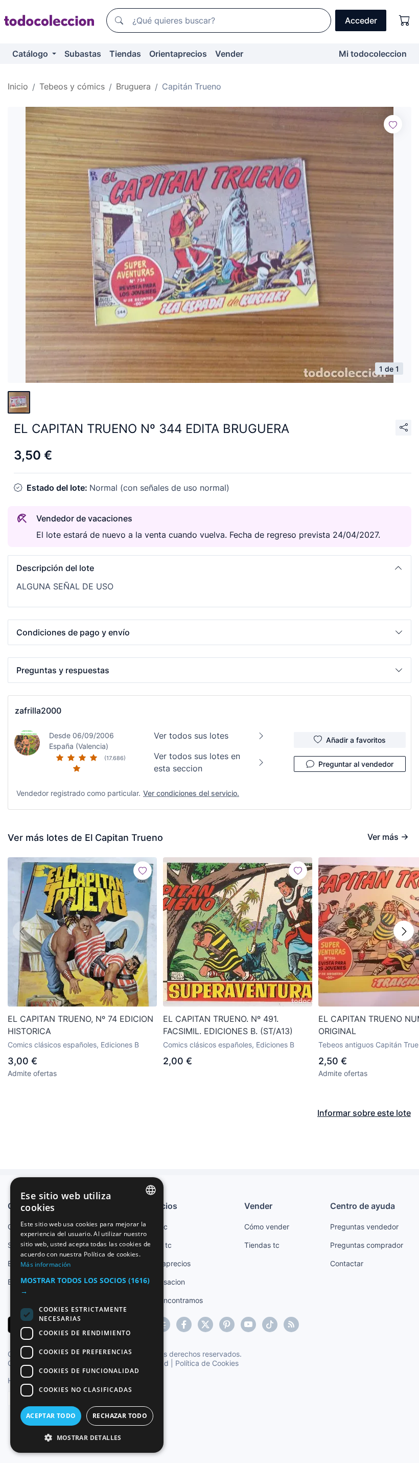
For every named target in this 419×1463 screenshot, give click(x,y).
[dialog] (87, 1315)
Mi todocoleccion (373, 54)
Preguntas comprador (366, 1245)
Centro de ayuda (362, 1206)
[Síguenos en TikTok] (269, 1324)
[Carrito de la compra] (405, 20)
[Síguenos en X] (205, 1324)
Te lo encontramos (172, 1300)
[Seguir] (393, 124)
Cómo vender (266, 1226)
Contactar (346, 1263)
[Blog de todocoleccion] (291, 1324)
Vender (229, 54)
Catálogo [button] (31, 54)
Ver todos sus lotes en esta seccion (197, 762)
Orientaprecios (178, 54)
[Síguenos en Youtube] (248, 1324)
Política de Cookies (207, 1363)
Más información (45, 1264)
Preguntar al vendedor (355, 764)
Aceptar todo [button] (51, 1415)
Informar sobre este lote (364, 1113)
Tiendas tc (262, 1245)
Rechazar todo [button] (119, 1415)
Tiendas (125, 54)
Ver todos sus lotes (191, 735)
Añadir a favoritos (356, 740)
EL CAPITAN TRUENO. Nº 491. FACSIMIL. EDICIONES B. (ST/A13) (228, 1025)
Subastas (82, 54)
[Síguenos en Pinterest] (227, 1324)
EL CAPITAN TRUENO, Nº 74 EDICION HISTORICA (80, 1025)
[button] (209, 568)
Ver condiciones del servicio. (191, 793)
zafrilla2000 (38, 710)
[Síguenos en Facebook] (184, 1324)
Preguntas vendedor (364, 1226)
